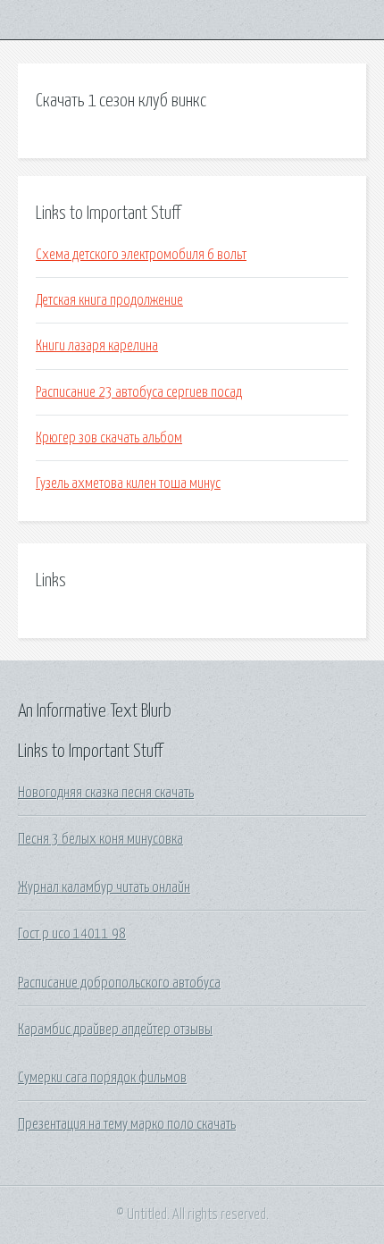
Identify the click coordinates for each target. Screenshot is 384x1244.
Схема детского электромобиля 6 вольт (141, 255)
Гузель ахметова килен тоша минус (128, 483)
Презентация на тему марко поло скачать (127, 1124)
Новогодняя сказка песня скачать (106, 793)
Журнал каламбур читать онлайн (104, 887)
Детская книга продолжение (109, 300)
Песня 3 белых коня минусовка (100, 839)
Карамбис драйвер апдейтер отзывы (115, 1029)
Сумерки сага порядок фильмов (102, 1078)
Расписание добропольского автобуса (119, 983)
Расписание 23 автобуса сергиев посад (139, 392)
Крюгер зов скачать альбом (109, 438)
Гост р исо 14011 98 (72, 934)
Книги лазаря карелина (97, 346)
